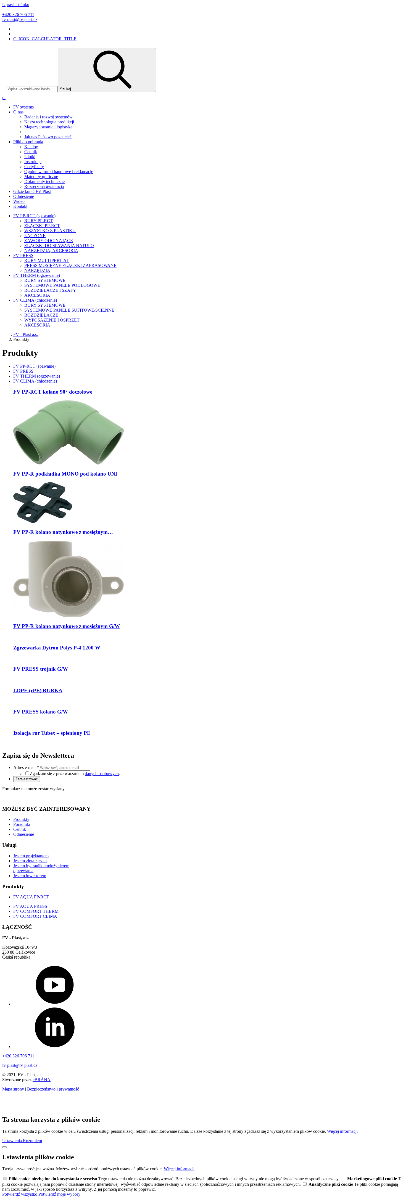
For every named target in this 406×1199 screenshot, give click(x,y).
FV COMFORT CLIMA (35, 916)
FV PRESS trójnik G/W (40, 669)
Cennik (30, 151)
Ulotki (29, 156)
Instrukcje (32, 161)
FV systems (23, 107)
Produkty (21, 819)
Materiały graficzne (41, 176)
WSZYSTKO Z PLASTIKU (50, 230)
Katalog (31, 146)
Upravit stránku (15, 4)
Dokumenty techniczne (44, 181)
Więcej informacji (342, 1131)
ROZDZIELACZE (41, 315)
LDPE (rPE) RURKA (37, 690)
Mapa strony (13, 1089)
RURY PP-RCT (38, 220)
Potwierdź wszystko (20, 1194)
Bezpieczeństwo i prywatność (53, 1089)
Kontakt (20, 206)
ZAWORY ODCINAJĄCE (48, 240)
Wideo (19, 201)
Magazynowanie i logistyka (48, 126)
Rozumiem (32, 1140)
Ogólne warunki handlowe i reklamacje (58, 171)
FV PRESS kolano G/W (40, 712)
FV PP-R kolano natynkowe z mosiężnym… (63, 532)
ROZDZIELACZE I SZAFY (50, 290)
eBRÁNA (42, 1079)
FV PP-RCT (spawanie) (34, 215)
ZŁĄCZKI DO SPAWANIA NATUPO (59, 245)
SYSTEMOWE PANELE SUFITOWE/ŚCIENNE (69, 310)
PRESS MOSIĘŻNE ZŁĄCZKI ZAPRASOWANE (70, 265)
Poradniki (21, 824)
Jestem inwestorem (29, 875)
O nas (18, 112)
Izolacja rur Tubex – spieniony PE (52, 733)
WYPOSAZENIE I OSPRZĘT (52, 320)
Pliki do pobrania (28, 141)
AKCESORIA (37, 295)
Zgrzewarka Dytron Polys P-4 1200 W (56, 648)
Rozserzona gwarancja (44, 186)
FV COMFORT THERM (36, 911)
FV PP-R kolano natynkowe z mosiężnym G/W (66, 626)
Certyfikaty (34, 166)
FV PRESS (23, 255)
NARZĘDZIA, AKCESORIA (51, 250)
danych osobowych (102, 773)
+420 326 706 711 (18, 14)
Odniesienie (23, 196)
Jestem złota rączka (30, 860)
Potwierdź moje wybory (59, 1194)
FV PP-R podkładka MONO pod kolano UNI (65, 474)
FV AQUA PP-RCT (31, 897)
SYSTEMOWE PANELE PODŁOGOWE (62, 285)
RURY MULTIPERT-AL (46, 260)
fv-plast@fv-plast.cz (19, 19)
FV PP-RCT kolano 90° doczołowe (52, 392)
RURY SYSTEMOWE (44, 280)
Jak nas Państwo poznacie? (48, 136)
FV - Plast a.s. (25, 334)
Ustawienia (12, 1140)
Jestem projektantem (31, 855)
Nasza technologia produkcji (49, 122)
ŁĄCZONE (35, 235)
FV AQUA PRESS (30, 906)
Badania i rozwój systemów (48, 117)
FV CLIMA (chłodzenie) (35, 300)
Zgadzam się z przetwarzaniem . (75, 773)
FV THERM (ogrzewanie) (36, 275)
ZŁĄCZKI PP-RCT (42, 225)
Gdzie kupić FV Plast (32, 191)
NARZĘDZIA (37, 270)
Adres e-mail (26, 767)
